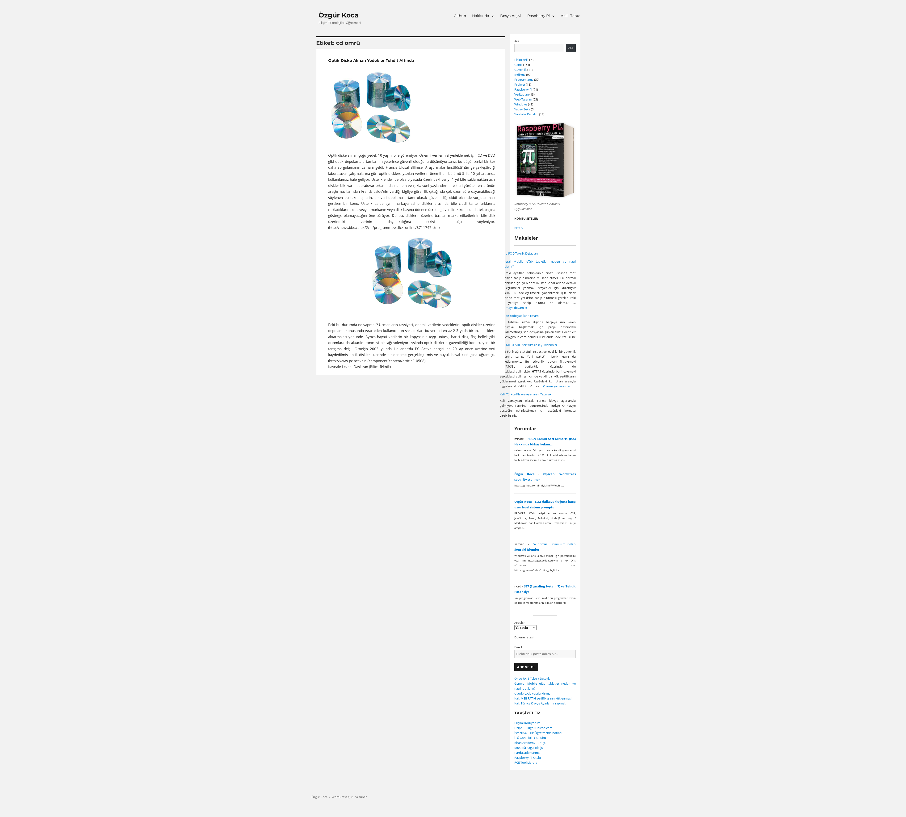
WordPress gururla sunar (349, 797)
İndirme (519, 74)
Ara (516, 41)
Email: (518, 647)
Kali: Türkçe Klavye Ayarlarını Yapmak (525, 394)
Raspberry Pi (538, 15)
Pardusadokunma (527, 752)
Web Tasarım (523, 99)
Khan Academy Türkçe (529, 743)
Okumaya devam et (513, 308)
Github (460, 15)
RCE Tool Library (525, 762)
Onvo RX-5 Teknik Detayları (519, 253)
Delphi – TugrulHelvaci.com (533, 728)
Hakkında (480, 15)
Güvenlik (520, 69)
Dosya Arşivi (510, 15)
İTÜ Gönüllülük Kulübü (530, 738)
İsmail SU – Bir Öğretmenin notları (538, 733)
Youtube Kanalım (526, 114)
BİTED (518, 228)
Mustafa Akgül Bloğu (528, 748)
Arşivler (519, 622)
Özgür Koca (339, 15)
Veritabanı (521, 94)
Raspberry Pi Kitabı (527, 757)
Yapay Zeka (522, 109)
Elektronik (521, 60)
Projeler (519, 84)
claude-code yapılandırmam (519, 316)
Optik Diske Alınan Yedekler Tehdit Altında (371, 60)
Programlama (523, 79)
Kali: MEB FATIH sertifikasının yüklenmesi (528, 345)
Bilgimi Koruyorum (527, 723)
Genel (518, 65)
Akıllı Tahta (570, 15)
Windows (520, 104)
